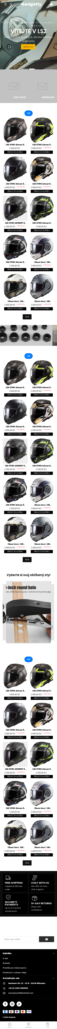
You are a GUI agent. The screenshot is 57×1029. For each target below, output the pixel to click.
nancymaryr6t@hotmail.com (20, 993)
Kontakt (6, 963)
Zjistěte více (28, 47)
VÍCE (27, 317)
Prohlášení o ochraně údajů (14, 973)
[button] (5, 4)
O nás (5, 958)
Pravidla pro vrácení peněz (14, 968)
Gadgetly (12, 1017)
